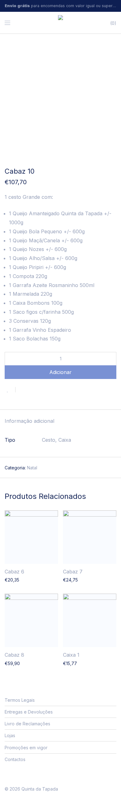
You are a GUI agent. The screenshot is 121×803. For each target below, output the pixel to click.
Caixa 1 (71, 655)
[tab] (60, 421)
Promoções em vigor (26, 747)
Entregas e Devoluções (29, 711)
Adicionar (60, 372)
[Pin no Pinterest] (40, 390)
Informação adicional (29, 421)
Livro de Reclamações (27, 723)
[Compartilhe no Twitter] (31, 390)
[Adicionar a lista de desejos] (10, 389)
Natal (32, 467)
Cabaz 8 (14, 655)
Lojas (10, 735)
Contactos (15, 759)
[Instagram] (16, 774)
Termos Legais (20, 700)
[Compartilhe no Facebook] (22, 390)
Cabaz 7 (73, 571)
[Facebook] (6, 774)
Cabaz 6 (14, 571)
